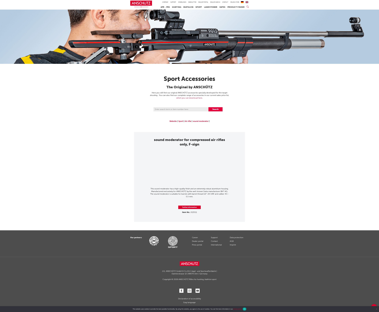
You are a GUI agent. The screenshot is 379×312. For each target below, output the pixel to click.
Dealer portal (197, 241)
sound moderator (201, 121)
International (216, 245)
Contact (214, 241)
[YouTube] (198, 291)
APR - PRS (165, 7)
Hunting (176, 7)
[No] (377, 309)
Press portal (197, 245)
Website (173, 121)
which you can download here (189, 98)
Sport (199, 7)
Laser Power (210, 7)
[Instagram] (189, 291)
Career (195, 237)
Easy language (189, 302)
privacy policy (237, 309)
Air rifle (188, 121)
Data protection (236, 237)
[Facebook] (181, 291)
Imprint (233, 245)
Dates (222, 7)
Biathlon (188, 7)
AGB (232, 241)
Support (214, 237)
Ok (244, 309)
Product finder (236, 7)
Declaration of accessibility (189, 298)
